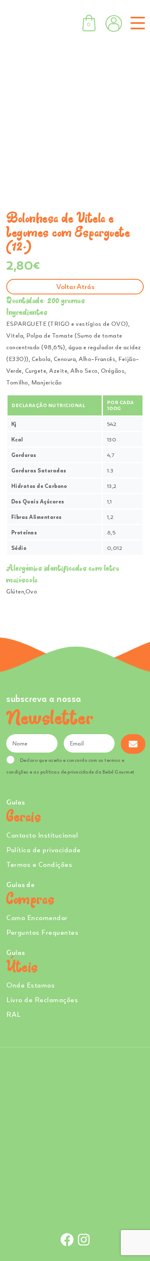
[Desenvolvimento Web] (75, 1211)
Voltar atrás (75, 286)
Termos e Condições (39, 864)
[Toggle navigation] (136, 23)
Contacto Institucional (42, 834)
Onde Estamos (30, 984)
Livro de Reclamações (42, 999)
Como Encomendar (37, 917)
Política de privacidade (43, 849)
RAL (13, 1014)
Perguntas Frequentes (42, 932)
